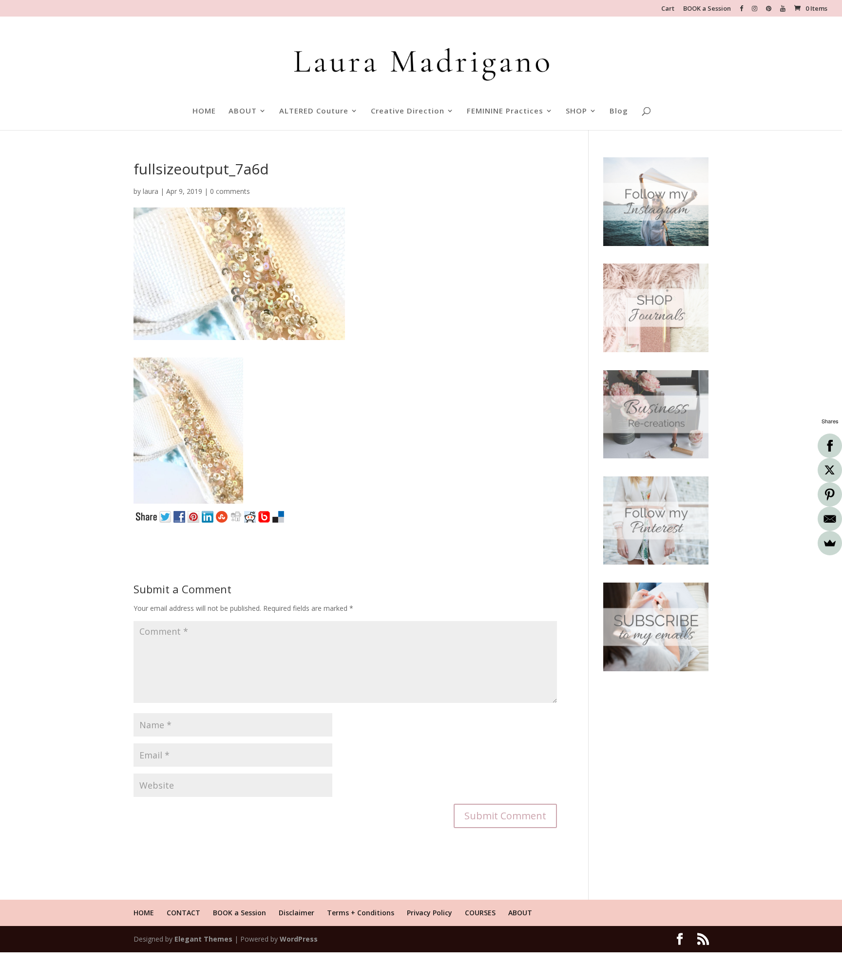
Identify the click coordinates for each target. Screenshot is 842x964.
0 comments (230, 191)
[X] (830, 470)
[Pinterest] (830, 494)
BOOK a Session (707, 9)
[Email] (830, 519)
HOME (204, 111)
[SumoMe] (830, 543)
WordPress (299, 939)
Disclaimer (296, 912)
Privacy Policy (429, 912)
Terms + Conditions (360, 912)
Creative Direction (407, 111)
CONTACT (183, 912)
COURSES (480, 912)
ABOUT (243, 111)
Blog (619, 111)
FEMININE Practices (505, 111)
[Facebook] (830, 446)
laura (150, 191)
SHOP (576, 111)
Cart (667, 9)
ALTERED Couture (313, 111)
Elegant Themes (203, 939)
